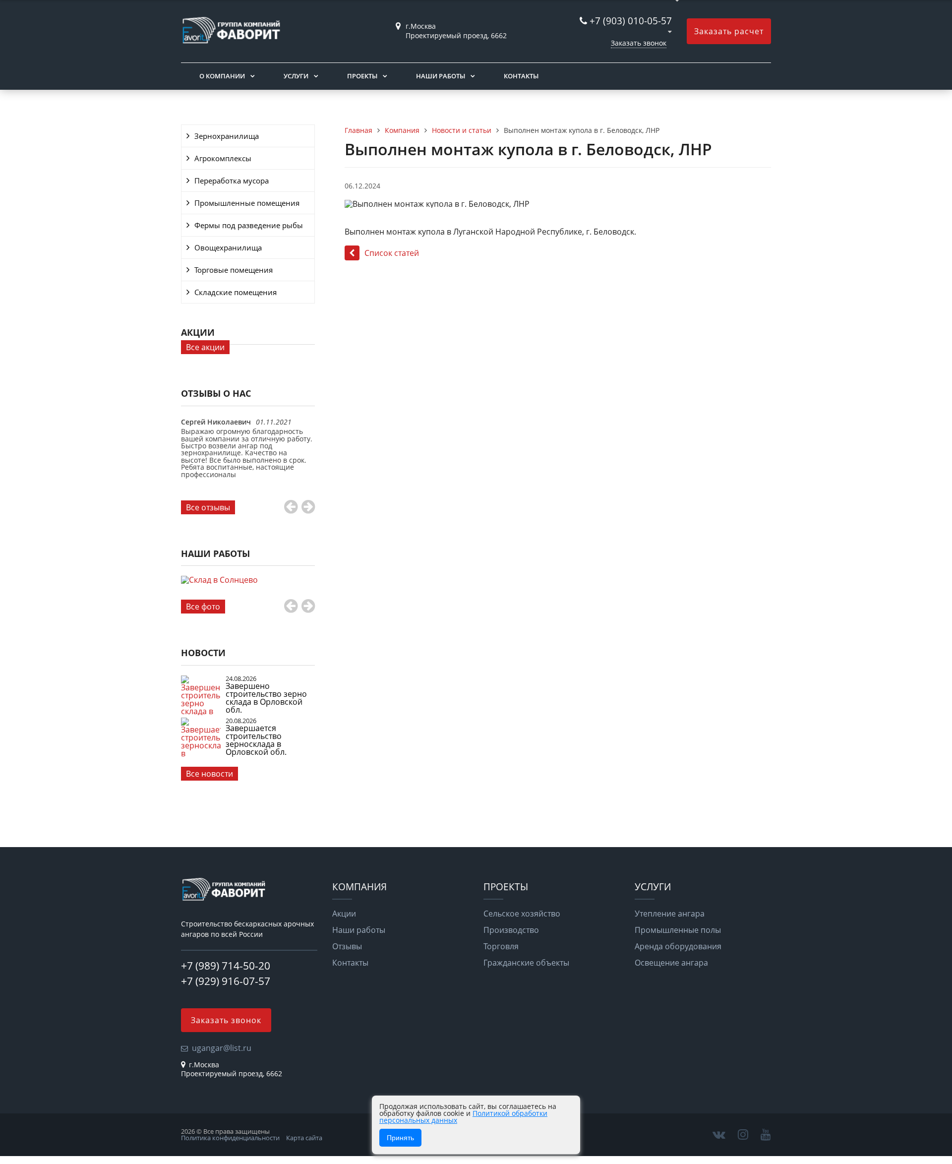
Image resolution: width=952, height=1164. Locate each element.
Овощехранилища (228, 247)
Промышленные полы (678, 930)
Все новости (209, 773)
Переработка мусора (231, 180)
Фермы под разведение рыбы (248, 225)
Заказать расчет (729, 31)
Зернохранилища (226, 136)
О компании (222, 75)
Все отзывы (208, 507)
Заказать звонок (638, 43)
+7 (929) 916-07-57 (225, 981)
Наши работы (440, 75)
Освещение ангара (671, 963)
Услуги (296, 75)
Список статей (391, 252)
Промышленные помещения (246, 203)
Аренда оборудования (678, 946)
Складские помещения (235, 292)
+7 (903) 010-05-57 (631, 20)
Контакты (521, 75)
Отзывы (347, 946)
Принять (400, 1138)
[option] (248, 458)
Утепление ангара (670, 914)
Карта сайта (304, 1137)
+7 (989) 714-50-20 (225, 966)
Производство (511, 930)
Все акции (205, 347)
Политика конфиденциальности (230, 1137)
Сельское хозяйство (521, 914)
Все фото (203, 606)
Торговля (501, 946)
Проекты (362, 75)
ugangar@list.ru (221, 1047)
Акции (344, 914)
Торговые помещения (233, 270)
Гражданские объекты (526, 963)
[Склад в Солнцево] (248, 591)
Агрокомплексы (222, 158)
